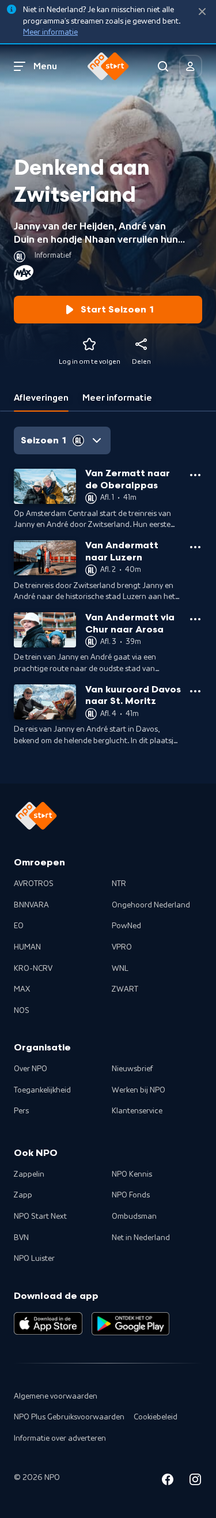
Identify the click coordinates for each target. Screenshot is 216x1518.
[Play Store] (130, 1323)
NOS (21, 1011)
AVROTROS (34, 884)
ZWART (125, 989)
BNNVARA (31, 905)
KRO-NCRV (33, 969)
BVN (21, 1238)
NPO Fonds (131, 1195)
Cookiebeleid (155, 1417)
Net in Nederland (141, 1238)
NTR (119, 884)
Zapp (23, 1195)
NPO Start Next (40, 1216)
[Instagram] (195, 1481)
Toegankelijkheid (42, 1090)
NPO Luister (34, 1259)
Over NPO (30, 1069)
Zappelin (29, 1174)
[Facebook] (168, 1481)
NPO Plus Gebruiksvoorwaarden (69, 1417)
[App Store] (48, 1323)
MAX (22, 989)
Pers (21, 1111)
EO (19, 926)
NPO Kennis (132, 1174)
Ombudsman (134, 1216)
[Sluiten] (202, 12)
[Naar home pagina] (108, 66)
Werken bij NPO (138, 1090)
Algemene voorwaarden (55, 1396)
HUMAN (27, 947)
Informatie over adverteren (60, 1438)
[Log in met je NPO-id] (190, 66)
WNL (120, 969)
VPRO (122, 947)
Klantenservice (137, 1111)
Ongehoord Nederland (151, 905)
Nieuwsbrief (132, 1069)
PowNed (126, 926)
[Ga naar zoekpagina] (163, 66)
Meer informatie (50, 32)
